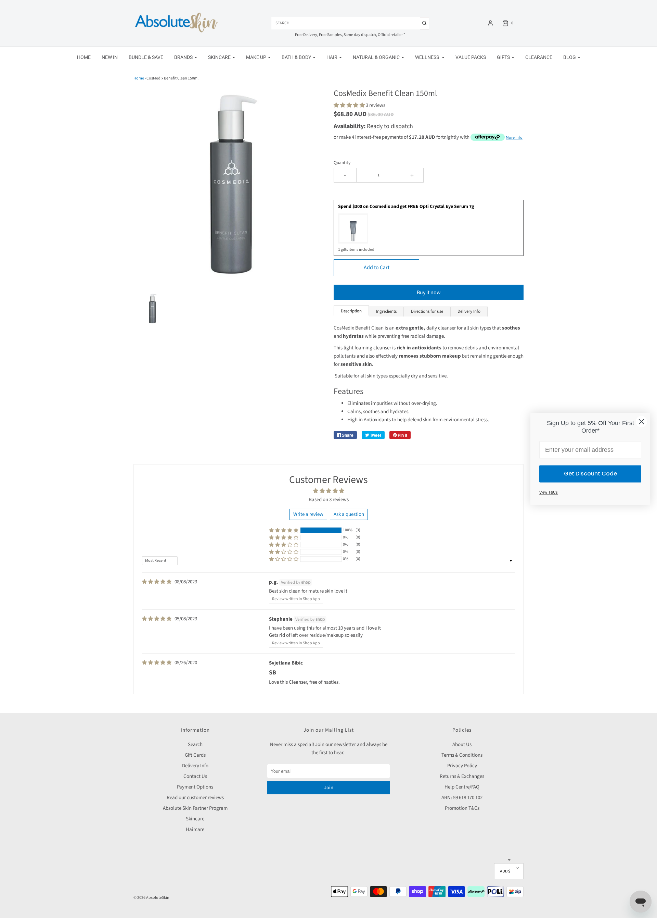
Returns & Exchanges (462, 776)
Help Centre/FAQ (462, 787)
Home (84, 57)
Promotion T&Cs (462, 808)
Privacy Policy (462, 765)
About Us (462, 744)
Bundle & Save (146, 57)
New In (110, 57)
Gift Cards (195, 755)
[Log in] (490, 23)
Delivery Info (195, 765)
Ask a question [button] (349, 514)
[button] (152, 308)
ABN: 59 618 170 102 (461, 797)
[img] (156, 582)
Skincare (195, 818)
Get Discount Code (590, 474)
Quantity (342, 162)
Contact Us (195, 776)
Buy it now (429, 292)
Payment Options (195, 787)
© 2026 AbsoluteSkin (151, 898)
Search (195, 744)
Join (328, 787)
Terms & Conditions (461, 755)
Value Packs (470, 57)
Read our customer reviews (195, 797)
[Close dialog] (641, 421)
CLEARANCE (538, 57)
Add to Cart (376, 267)
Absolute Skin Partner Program (195, 808)
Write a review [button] (308, 514)
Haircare (195, 829)
